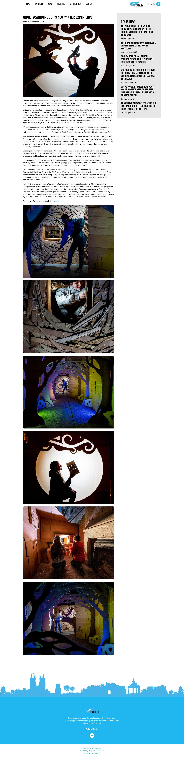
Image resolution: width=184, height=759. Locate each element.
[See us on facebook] (92, 735)
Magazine (61, 4)
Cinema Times (75, 4)
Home (28, 4)
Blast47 (97, 753)
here (57, 201)
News (50, 4)
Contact (89, 4)
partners (39, 4)
